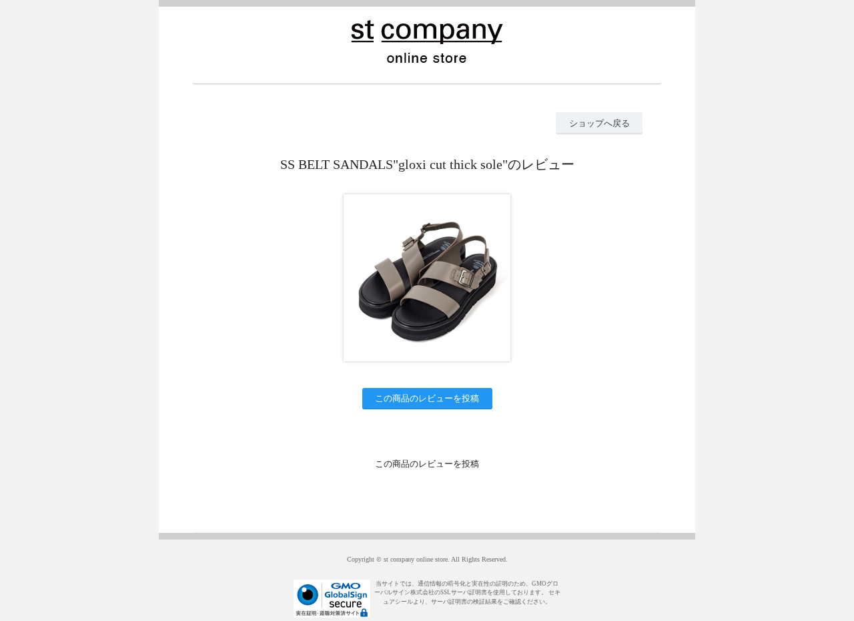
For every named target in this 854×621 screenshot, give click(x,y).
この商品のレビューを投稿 (427, 398)
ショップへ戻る (599, 123)
